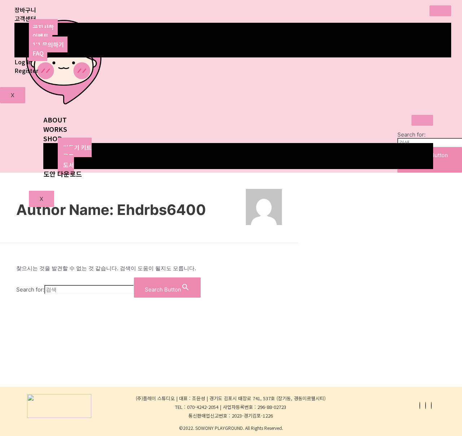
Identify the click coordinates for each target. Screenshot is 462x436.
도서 (68, 164)
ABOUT (55, 119)
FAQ (38, 53)
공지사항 (43, 27)
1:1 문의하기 (48, 44)
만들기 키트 (77, 147)
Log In (23, 61)
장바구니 (25, 9)
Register (26, 70)
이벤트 (40, 35)
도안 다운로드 (62, 173)
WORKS (55, 129)
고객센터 (25, 18)
